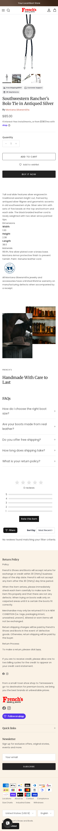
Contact (30, 798)
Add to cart (29, 156)
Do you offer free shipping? (21, 440)
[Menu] (3, 10)
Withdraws (38, 802)
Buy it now (29, 174)
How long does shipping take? (23, 450)
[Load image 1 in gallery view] (29, 43)
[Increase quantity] (16, 143)
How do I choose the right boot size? (24, 411)
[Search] (10, 10)
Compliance (43, 798)
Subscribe (29, 766)
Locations (6, 798)
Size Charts (7, 802)
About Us (19, 798)
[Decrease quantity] (5, 143)
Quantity (7, 137)
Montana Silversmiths (17, 109)
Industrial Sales (23, 802)
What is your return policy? (21, 461)
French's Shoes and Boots (21, 821)
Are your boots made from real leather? (24, 426)
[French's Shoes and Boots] (29, 10)
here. (38, 649)
